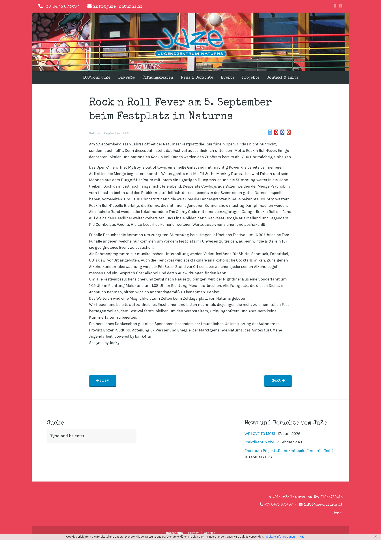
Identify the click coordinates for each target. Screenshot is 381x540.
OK (302, 536)
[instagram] (340, 6)
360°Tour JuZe (96, 78)
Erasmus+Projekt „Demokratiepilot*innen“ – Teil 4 (289, 450)
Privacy (193, 533)
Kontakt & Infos (282, 78)
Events (227, 78)
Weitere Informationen (280, 536)
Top (337, 512)
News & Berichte (197, 78)
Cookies (209, 533)
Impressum (174, 533)
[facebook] (335, 6)
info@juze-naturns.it (118, 7)
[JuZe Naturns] (190, 57)
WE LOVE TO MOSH (261, 433)
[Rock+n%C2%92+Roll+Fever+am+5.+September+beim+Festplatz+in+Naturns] (270, 132)
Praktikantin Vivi (259, 442)
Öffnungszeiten (158, 78)
